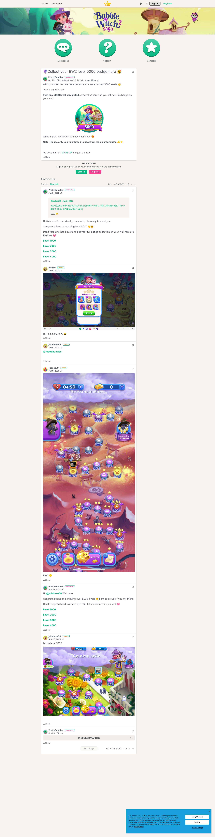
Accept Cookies (197, 817)
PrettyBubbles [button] (55, 77)
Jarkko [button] (52, 267)
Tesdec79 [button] (56, 201)
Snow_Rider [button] (90, 80)
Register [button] (95, 171)
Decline (197, 822)
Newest (54, 184)
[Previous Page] (125, 184)
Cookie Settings (197, 828)
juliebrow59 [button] (54, 344)
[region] (168, 821)
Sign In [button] (81, 171)
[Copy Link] (97, 80)
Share (46, 157)
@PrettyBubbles (52, 351)
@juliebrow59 (54, 593)
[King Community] (107, 3)
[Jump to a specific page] (135, 184)
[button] (45, 79)
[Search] (147, 4)
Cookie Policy (139, 827)
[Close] (209, 811)
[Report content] (133, 72)
